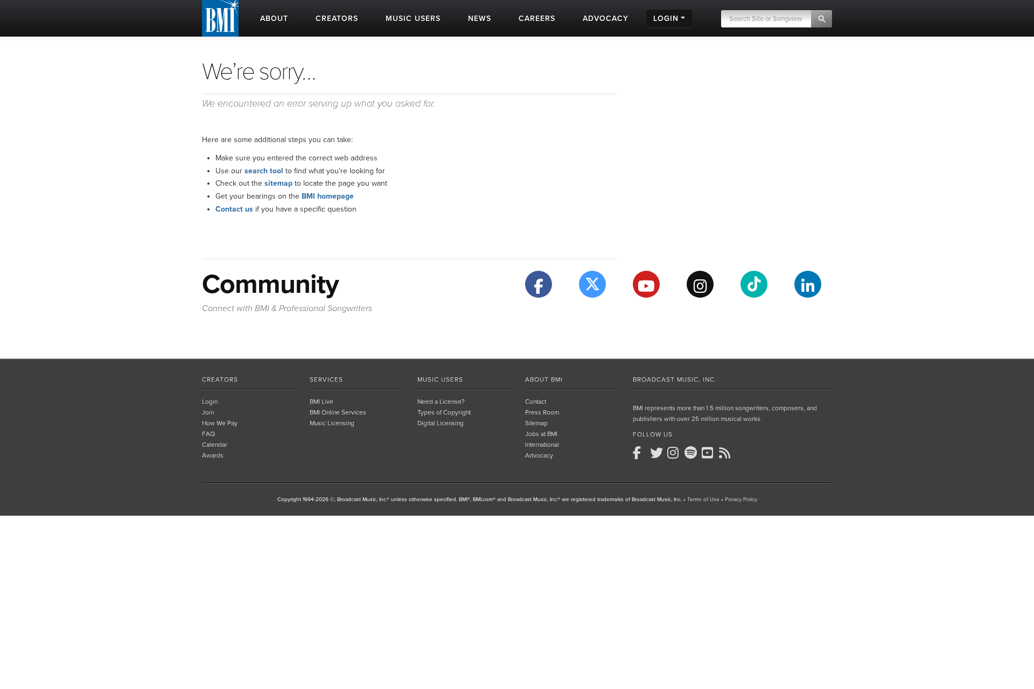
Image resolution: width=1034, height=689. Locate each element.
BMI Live (321, 401)
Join (208, 412)
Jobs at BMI (541, 434)
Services (326, 379)
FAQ (208, 434)
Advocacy (539, 455)
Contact (535, 401)
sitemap (278, 183)
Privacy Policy (741, 499)
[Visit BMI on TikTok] (753, 284)
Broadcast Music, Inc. (675, 379)
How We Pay (219, 423)
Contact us (234, 209)
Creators (220, 379)
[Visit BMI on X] (592, 284)
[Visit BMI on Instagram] (700, 284)
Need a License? (441, 401)
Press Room (542, 412)
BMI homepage (328, 196)
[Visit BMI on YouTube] (646, 284)
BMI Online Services (338, 412)
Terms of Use (703, 499)
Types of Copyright (444, 412)
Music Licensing (332, 423)
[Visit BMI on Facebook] (538, 284)
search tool (263, 170)
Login (210, 401)
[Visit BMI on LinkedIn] (807, 284)
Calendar (214, 444)
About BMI (544, 379)
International (542, 444)
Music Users (440, 379)
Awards (212, 455)
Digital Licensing (440, 423)
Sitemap (536, 423)
